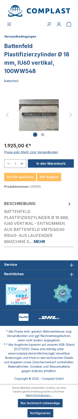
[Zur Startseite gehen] (39, 11)
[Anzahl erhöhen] (22, 163)
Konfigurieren (40, 413)
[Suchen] (49, 24)
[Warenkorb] (69, 24)
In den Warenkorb (51, 163)
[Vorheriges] (7, 115)
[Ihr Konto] (59, 24)
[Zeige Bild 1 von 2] (35, 134)
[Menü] (9, 24)
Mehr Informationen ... (39, 395)
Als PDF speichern (20, 177)
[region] (39, 114)
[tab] (38, 223)
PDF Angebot (49, 177)
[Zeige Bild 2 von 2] (42, 134)
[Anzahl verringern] (8, 163)
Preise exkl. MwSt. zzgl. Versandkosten (31, 152)
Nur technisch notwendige (40, 403)
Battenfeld (11, 81)
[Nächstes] (71, 115)
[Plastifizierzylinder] (39, 115)
